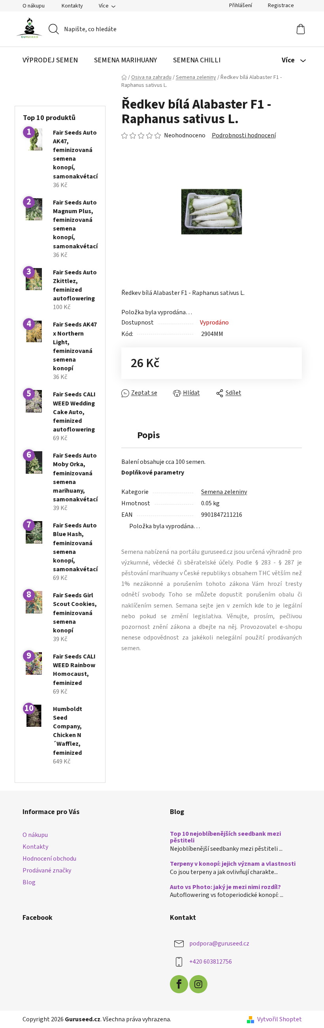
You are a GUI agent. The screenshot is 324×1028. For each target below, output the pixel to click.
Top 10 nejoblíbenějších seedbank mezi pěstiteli (225, 837)
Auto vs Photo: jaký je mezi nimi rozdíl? (225, 887)
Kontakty (72, 6)
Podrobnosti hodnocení (244, 135)
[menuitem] (50, 60)
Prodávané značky (47, 870)
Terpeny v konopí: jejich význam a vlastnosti (233, 864)
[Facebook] (179, 984)
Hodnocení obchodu (49, 858)
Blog (29, 882)
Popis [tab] (148, 435)
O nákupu (34, 6)
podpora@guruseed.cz (219, 943)
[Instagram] (198, 984)
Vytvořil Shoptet (279, 1019)
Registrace (281, 5)
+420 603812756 (210, 961)
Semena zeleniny (224, 492)
